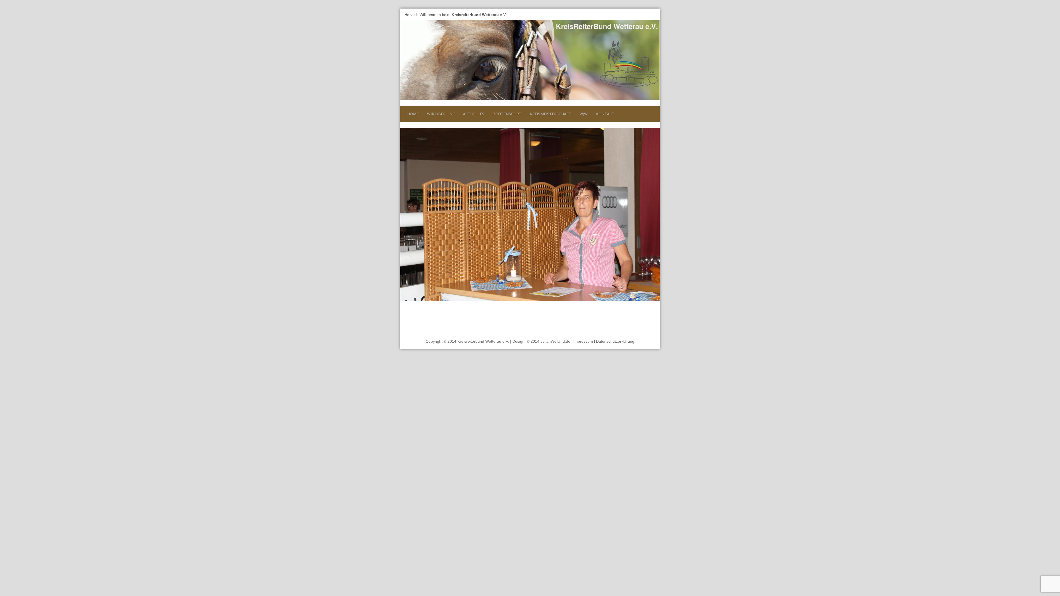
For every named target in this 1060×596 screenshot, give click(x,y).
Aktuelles (473, 113)
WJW (583, 113)
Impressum (583, 341)
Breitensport (506, 113)
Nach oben (645, 330)
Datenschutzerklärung (615, 341)
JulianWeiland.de (555, 341)
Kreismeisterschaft (550, 113)
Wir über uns (441, 113)
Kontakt (605, 113)
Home (413, 113)
